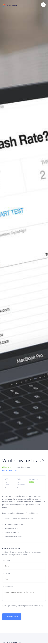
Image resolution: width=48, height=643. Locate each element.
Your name (6, 560)
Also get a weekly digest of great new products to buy (23, 606)
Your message (7, 587)
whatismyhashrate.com (10, 470)
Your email (6, 573)
